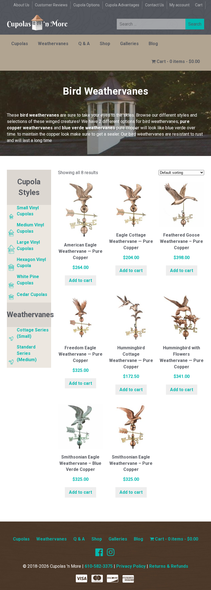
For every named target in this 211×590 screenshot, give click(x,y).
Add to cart (80, 280)
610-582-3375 (99, 566)
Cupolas (19, 43)
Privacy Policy (131, 566)
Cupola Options (86, 5)
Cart (198, 5)
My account (180, 5)
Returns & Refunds (168, 566)
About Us (21, 5)
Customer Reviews (51, 5)
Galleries (129, 43)
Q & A (84, 43)
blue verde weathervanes (88, 127)
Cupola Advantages (122, 5)
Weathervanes (53, 43)
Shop (105, 43)
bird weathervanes (39, 115)
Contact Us (154, 5)
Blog (153, 43)
